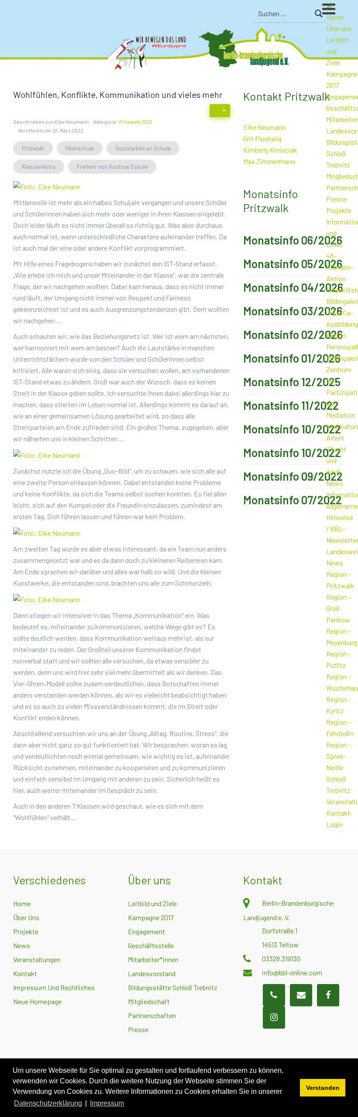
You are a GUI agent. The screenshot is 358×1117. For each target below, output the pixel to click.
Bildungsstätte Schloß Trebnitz (172, 987)
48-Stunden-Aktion (339, 267)
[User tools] (220, 110)
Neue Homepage (37, 1001)
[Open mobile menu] (340, 12)
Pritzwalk (33, 148)
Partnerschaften (152, 1015)
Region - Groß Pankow (338, 608)
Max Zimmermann (269, 161)
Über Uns (26, 917)
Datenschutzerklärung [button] (48, 1103)
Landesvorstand (152, 973)
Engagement (146, 931)
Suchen (318, 13)
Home (22, 903)
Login (334, 824)
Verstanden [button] (323, 1087)
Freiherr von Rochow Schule (112, 166)
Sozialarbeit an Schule (143, 148)
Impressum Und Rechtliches (54, 987)
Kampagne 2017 (151, 917)
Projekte (338, 210)
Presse (336, 199)
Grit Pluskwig (262, 138)
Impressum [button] (107, 1103)
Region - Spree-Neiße (338, 755)
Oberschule (79, 148)
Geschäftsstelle (151, 945)
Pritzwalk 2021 (135, 122)
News (334, 483)
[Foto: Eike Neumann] (46, 186)
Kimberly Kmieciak (270, 150)
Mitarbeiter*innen (153, 959)
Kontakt (338, 813)
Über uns (338, 28)
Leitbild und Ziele (152, 903)
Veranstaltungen (36, 959)
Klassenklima (38, 166)
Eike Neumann (264, 127)
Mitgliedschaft (149, 1001)
